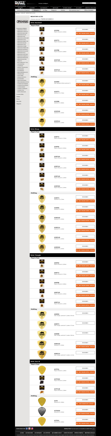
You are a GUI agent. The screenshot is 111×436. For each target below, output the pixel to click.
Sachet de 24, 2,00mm (59, 411)
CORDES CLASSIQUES (22, 88)
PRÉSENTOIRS (21, 73)
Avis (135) (19, 101)
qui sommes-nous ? (57, 432)
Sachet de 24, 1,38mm (59, 401)
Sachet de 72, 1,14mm (59, 121)
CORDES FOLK (21, 90)
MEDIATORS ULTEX (22, 39)
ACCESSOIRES (20, 69)
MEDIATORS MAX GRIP (22, 33)
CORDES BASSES (21, 86)
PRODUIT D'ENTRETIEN (22, 67)
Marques (36, 10)
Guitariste (43, 7)
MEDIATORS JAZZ (21, 36)
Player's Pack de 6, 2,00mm (60, 186)
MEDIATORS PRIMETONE (22, 47)
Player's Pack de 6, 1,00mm (60, 60)
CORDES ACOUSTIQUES (22, 85)
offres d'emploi (78, 432)
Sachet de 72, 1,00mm (59, 112)
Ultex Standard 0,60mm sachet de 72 (62, 82)
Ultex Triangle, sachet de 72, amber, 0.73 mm (64, 324)
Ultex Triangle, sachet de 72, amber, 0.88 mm (64, 334)
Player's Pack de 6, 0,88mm (60, 50)
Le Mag (45, 10)
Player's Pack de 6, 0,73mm (60, 41)
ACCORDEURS (20, 70)
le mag (22, 432)
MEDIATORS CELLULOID (22, 51)
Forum (18, 99)
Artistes (63, 10)
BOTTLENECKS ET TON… (22, 62)
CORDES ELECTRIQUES (22, 83)
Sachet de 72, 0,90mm (59, 208)
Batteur (55, 7)
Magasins (54, 10)
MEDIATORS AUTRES (22, 59)
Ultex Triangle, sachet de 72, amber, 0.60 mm (64, 314)
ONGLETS (20, 60)
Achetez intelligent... (44, 3)
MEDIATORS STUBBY (22, 46)
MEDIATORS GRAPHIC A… (22, 55)
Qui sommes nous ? (74, 10)
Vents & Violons (90, 7)
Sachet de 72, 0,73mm (59, 92)
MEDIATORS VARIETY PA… (22, 41)
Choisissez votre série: (36, 19)
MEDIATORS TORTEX (22, 29)
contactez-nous (68, 432)
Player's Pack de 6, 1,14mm (60, 70)
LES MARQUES (38, 432)
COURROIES (20, 65)
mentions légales (90, 432)
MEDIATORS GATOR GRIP (22, 38)
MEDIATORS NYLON (22, 34)
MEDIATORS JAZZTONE (22, 54)
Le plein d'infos (20, 94)
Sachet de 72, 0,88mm (59, 102)
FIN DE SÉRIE (20, 75)
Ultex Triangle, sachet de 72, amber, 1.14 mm (64, 354)
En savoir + (85, 29)
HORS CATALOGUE (22, 91)
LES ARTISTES (46, 432)
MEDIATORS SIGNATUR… (22, 49)
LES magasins (29, 432)
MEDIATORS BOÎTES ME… (22, 57)
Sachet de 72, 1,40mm (59, 238)
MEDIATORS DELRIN (22, 42)
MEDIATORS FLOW (22, 44)
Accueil (20, 7)
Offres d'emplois (88, 10)
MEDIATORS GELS (21, 52)
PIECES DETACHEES (22, 80)
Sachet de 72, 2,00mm (59, 247)
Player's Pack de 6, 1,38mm (60, 369)
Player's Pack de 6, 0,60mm (60, 31)
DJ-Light (79, 7)
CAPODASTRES (21, 64)
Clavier (32, 7)
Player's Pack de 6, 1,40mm (60, 176)
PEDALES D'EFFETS (22, 77)
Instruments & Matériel (23, 10)
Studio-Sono (67, 7)
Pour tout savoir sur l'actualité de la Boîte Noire (81, 428)
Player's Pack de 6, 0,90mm (60, 147)
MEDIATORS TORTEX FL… (22, 31)
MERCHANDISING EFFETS (22, 82)
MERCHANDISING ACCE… (22, 72)
